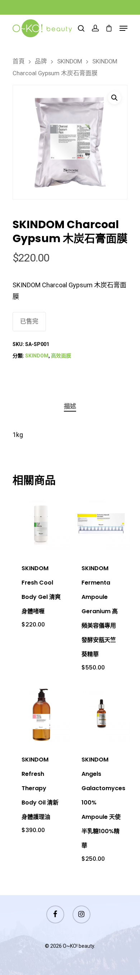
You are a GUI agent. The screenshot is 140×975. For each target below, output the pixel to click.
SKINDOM (69, 61)
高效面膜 (61, 356)
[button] (114, 97)
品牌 (41, 61)
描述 (70, 406)
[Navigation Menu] (123, 28)
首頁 (19, 61)
